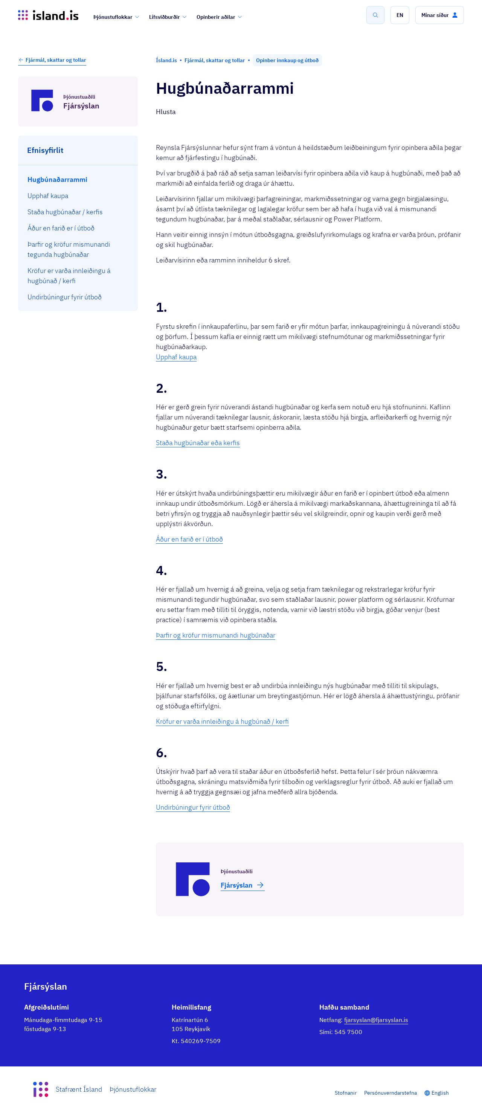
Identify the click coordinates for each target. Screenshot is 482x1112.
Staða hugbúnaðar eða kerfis (198, 442)
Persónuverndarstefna (390, 1092)
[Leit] (375, 15)
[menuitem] (78, 179)
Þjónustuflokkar (113, 17)
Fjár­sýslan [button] (237, 885)
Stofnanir (346, 1092)
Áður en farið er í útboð (189, 539)
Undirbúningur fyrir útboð (193, 807)
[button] (399, 15)
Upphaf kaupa (176, 356)
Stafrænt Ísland (79, 1089)
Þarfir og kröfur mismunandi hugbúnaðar (215, 635)
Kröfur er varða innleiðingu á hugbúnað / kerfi (222, 721)
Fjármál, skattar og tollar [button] (56, 59)
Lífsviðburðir (164, 17)
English (440, 1092)
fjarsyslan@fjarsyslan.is (376, 1020)
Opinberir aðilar (216, 17)
